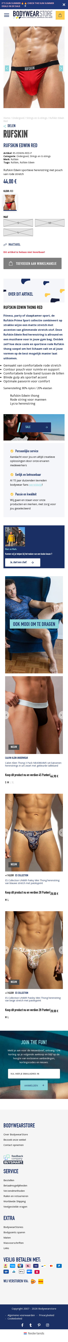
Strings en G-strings (36, 117)
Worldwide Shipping (14, 1201)
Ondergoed (18, 117)
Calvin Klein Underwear (16, 758)
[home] (32, 18)
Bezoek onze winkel (14, 1139)
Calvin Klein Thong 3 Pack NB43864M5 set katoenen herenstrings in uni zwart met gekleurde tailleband (33, 764)
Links (6, 1248)
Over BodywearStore (15, 1134)
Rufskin (14, 162)
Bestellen (8, 1180)
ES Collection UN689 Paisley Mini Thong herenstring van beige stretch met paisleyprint (33, 999)
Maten (7, 1237)
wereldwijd (35, 485)
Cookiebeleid (15, 1318)
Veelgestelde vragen (15, 1206)
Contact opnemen (13, 1145)
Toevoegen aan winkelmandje (36, 264)
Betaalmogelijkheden (15, 1185)
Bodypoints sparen (14, 1232)
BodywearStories (13, 1227)
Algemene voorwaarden (21, 1315)
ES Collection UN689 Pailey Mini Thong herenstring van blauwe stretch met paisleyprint (32, 882)
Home (6, 117)
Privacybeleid (46, 1315)
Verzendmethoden (14, 1190)
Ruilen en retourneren (15, 1196)
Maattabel (14, 244)
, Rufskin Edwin (26, 162)
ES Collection (21, 875)
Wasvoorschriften (13, 1242)
